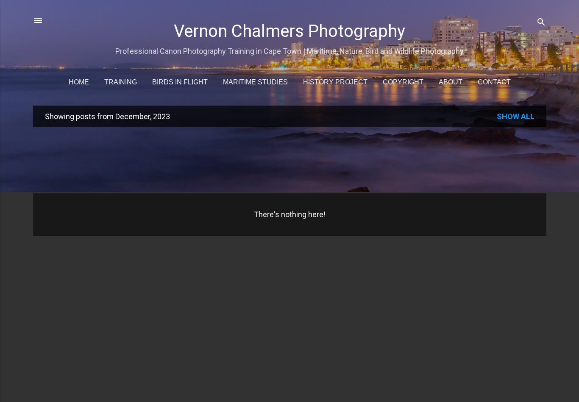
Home (79, 82)
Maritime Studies (255, 82)
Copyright (403, 82)
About (450, 82)
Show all (515, 116)
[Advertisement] (287, 159)
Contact (494, 82)
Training (120, 82)
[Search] (541, 23)
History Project (335, 82)
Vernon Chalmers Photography (289, 31)
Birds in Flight (180, 82)
